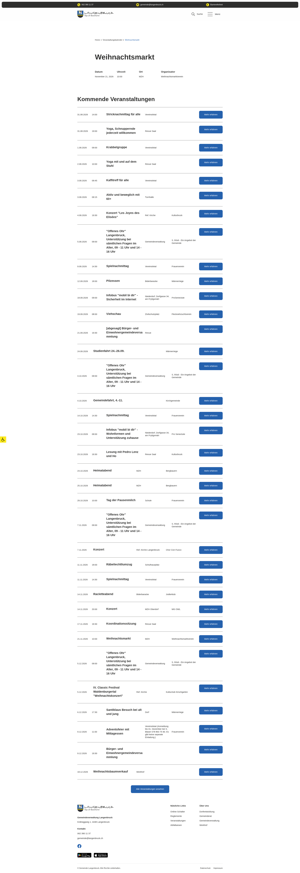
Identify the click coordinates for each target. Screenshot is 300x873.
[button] (3, 439)
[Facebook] (79, 846)
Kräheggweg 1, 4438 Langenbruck (93, 822)
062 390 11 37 (84, 833)
